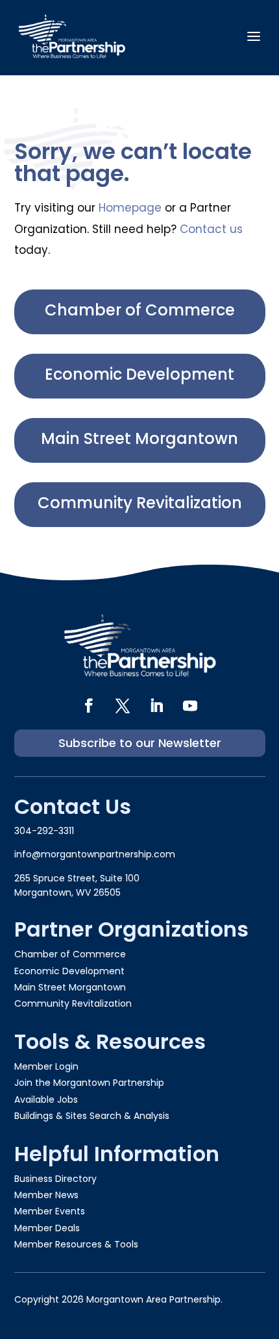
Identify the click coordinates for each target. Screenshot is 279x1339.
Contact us (211, 229)
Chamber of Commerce (140, 310)
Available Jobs (46, 1099)
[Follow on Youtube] (190, 705)
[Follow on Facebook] (89, 705)
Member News (46, 1194)
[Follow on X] (122, 705)
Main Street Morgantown (139, 438)
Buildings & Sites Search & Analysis (91, 1115)
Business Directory (55, 1178)
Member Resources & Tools (76, 1244)
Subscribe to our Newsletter (139, 743)
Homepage (130, 207)
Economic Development (139, 374)
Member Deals (47, 1228)
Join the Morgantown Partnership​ (89, 1082)
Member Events (49, 1211)
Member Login (46, 1066)
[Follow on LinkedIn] (156, 705)
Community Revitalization (140, 502)
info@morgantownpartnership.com (94, 854)
